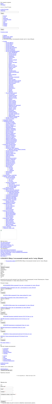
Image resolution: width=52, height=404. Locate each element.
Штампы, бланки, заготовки (9, 199)
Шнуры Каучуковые (10, 223)
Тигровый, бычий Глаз (14, 113)
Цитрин (10, 89)
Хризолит (11, 85)
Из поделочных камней (11, 92)
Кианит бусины (12, 104)
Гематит (10, 99)
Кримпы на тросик (10, 160)
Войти (2, 3)
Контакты (5, 18)
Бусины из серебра (10, 122)
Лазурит (10, 69)
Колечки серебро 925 (11, 133)
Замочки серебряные (11, 128)
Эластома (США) (13, 186)
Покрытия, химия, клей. (8, 228)
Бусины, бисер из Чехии (11, 117)
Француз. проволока (10, 159)
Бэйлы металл (9, 171)
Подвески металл (10, 164)
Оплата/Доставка (7, 19)
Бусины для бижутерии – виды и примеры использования (14, 252)
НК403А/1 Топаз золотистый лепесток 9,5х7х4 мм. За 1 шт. (14, 336)
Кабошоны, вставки (7, 120)
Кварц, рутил (12, 64)
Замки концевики (10, 155)
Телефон (3, 391)
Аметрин (11, 61)
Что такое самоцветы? (6, 253)
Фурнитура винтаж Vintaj (12, 150)
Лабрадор (11, 68)
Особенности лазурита (6, 254)
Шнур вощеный (9, 216)
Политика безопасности (8, 360)
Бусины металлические (11, 47)
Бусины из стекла (10, 118)
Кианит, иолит (12, 67)
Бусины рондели (12, 53)
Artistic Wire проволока (14, 192)
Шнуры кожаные (10, 221)
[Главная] (3, 4)
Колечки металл (9, 151)
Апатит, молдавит (13, 62)
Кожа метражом (9, 220)
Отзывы (5, 25)
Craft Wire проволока (13, 193)
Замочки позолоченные (11, 140)
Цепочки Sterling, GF (11, 126)
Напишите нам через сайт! (6, 370)
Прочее (7, 174)
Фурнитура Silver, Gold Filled (10, 175)
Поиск (2, 13)
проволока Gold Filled (11, 197)
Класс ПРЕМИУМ (13, 52)
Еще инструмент (10, 209)
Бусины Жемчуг (9, 42)
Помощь (5, 24)
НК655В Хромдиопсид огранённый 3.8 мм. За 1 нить (13, 327)
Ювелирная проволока (8, 188)
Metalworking (9, 208)
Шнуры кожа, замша (8, 218)
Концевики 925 (9, 127)
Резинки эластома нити (11, 182)
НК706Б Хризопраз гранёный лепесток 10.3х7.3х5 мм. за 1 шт (15, 318)
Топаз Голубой (12, 79)
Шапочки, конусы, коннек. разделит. (17, 149)
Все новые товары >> (5, 342)
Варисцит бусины (13, 97)
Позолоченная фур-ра (11, 142)
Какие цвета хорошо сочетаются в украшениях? (12, 251)
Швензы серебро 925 (11, 138)
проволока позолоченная (11, 196)
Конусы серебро (9, 132)
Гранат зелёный (12, 102)
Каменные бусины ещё (14, 116)
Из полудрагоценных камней (12, 51)
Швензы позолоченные (11, 139)
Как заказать (6, 351)
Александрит (12, 57)
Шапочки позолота (10, 143)
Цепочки (8, 156)
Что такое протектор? (5, 242)
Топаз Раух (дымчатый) (14, 81)
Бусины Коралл (9, 43)
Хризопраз (11, 86)
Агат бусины (12, 94)
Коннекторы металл (10, 162)
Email (2, 389)
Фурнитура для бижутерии (9, 144)
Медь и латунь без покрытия (12, 189)
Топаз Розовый (12, 83)
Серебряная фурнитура (8, 121)
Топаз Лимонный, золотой (15, 80)
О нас (4, 17)
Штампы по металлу (10, 202)
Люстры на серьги (10, 137)
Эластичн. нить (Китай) (14, 185)
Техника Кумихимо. (5, 243)
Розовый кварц (12, 111)
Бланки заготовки (10, 201)
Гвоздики (11, 167)
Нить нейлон (12, 183)
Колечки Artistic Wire (11, 153)
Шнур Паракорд (9, 215)
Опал (10, 73)
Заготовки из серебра (11, 123)
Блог (4, 22)
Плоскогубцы (9, 207)
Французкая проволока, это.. (7, 244)
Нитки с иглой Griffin (11, 187)
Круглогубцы (9, 204)
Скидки (5, 20)
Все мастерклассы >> (5, 247)
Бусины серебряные (10, 50)
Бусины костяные (10, 46)
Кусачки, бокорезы (10, 205)
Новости (5, 23)
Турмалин (11, 84)
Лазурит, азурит (12, 107)
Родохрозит (11, 110)
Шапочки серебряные (11, 135)
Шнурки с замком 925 (11, 225)
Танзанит (11, 78)
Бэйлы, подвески (10, 124)
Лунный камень (12, 70)
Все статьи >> (4, 255)
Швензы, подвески (10, 147)
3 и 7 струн (11, 178)
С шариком (11, 170)
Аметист (11, 58)
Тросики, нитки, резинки (9, 176)
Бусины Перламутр (10, 48)
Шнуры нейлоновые (10, 214)
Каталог (5, 15)
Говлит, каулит (12, 100)
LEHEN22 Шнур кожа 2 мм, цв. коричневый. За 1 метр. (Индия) (15, 307)
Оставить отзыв (4, 32)
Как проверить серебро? (6, 246)
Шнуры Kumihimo (10, 212)
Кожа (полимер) (9, 224)
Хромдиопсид (12, 88)
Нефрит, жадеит (12, 108)
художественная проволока (12, 191)
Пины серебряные (10, 134)
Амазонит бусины (13, 95)
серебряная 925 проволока (12, 194)
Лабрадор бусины (13, 106)
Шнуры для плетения (8, 210)
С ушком (11, 169)
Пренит (10, 75)
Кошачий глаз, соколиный (15, 105)
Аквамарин (11, 56)
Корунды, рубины (13, 65)
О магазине (6, 348)
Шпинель (11, 91)
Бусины (5, 41)
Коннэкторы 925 (10, 131)
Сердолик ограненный (14, 77)
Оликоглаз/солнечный (14, 72)
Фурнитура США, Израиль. (12, 148)
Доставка (5, 353)
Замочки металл (9, 154)
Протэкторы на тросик (11, 158)
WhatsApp (3, 10)
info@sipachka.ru (4, 368)
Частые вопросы (7, 359)
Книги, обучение (7, 226)
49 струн (11, 180)
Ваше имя (3, 386)
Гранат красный (12, 101)
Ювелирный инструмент (9, 203)
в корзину (3, 292)
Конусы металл (9, 165)
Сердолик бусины (13, 112)
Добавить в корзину (5, 267)
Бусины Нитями (12, 54)
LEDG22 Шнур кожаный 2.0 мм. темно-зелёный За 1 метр (14, 297)
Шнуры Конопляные (11, 213)
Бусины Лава (9, 45)
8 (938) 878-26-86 (4, 9)
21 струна (11, 181)
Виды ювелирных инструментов (8, 249)
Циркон (10, 90)
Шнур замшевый (10, 219)
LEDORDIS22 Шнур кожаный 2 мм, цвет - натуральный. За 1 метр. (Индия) (18, 287)
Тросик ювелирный (10, 177)
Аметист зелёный (13, 59)
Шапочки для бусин (10, 145)
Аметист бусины (12, 96)
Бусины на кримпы (10, 161)
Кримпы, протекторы (11, 129)
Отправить (3, 401)
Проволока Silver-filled (11, 198)
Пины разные (9, 166)
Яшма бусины (12, 115)
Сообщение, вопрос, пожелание (8, 394)
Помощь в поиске (7, 352)
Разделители (9, 172)
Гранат (10, 63)
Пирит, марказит (12, 74)
